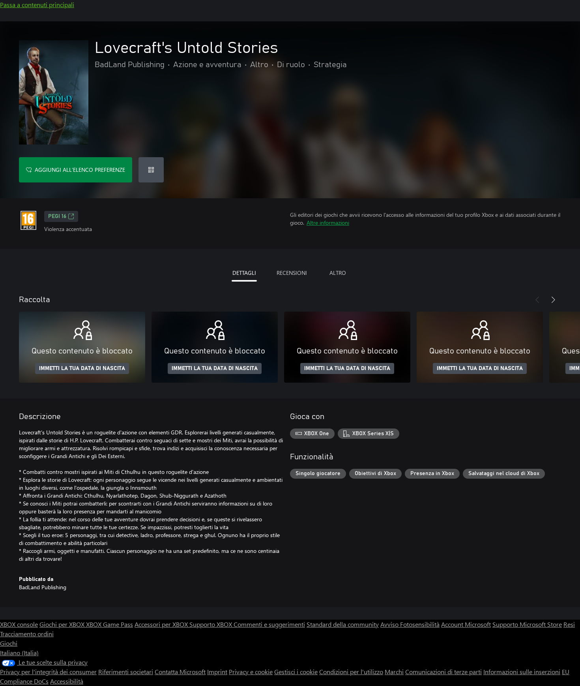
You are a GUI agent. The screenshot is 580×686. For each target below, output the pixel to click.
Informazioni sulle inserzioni (521, 671)
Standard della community (343, 624)
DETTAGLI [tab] (244, 272)
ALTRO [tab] (337, 272)
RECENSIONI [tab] (292, 272)
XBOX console (19, 624)
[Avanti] (553, 299)
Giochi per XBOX (62, 624)
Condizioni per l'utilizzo (351, 671)
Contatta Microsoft (180, 671)
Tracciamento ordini (27, 634)
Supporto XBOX (211, 624)
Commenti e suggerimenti (269, 624)
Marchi (394, 671)
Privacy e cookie (251, 671)
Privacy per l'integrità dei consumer (48, 671)
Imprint (217, 671)
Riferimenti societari (125, 671)
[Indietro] (537, 299)
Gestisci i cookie (296, 671)
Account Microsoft (466, 624)
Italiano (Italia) (19, 652)
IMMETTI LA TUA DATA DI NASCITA (82, 368)
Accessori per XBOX (162, 624)
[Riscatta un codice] (151, 169)
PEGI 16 (57, 216)
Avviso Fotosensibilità (410, 624)
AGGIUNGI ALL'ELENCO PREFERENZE (80, 169)
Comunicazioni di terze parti (443, 671)
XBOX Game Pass (109, 624)
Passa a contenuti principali (37, 4)
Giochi (8, 643)
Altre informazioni (328, 222)
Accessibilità (66, 681)
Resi (569, 624)
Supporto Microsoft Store (527, 624)
